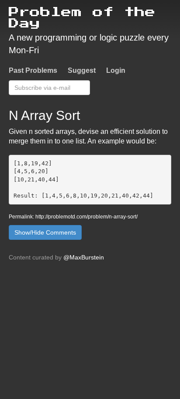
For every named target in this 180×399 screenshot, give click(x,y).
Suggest (82, 70)
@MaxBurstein (83, 257)
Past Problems (33, 70)
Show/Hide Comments (45, 232)
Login (115, 70)
